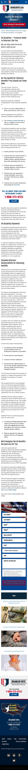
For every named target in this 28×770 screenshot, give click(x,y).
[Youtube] (14, 755)
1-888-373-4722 (14, 197)
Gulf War (17, 185)
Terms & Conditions (21, 741)
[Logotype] (14, 2)
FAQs (15, 739)
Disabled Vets (20, 748)
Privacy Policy (22, 739)
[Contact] (5, 2)
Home (2, 30)
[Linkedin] (9, 755)
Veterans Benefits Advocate (14, 30)
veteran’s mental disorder (15, 120)
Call (13, 494)
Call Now (14, 201)
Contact (9, 739)
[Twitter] (14, 760)
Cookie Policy (5, 744)
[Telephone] (2, 2)
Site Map (4, 741)
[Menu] (26, 2)
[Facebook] (19, 755)
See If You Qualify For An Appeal (14, 24)
